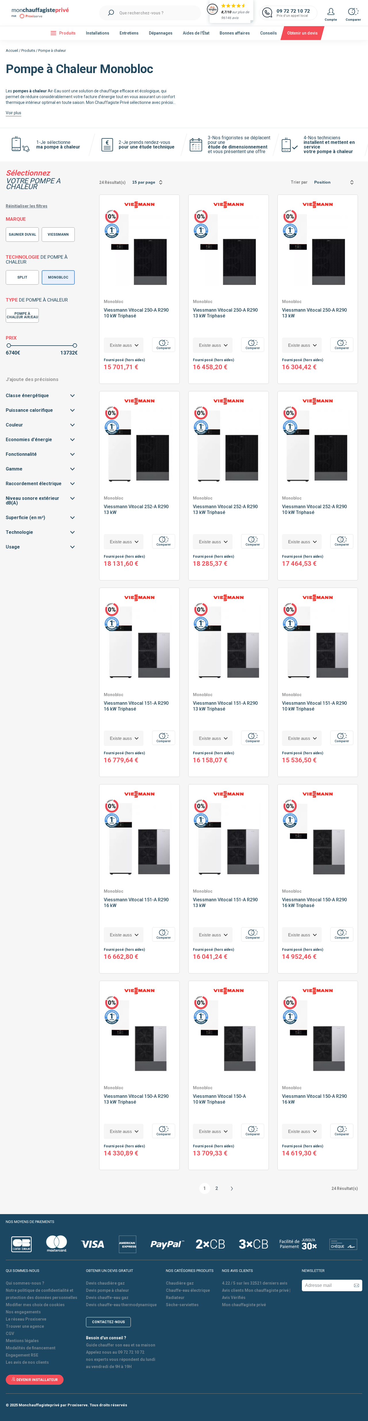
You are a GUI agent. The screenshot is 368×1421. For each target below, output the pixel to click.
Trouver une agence (25, 1326)
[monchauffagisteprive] (43, 13)
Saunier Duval (22, 235)
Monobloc (58, 277)
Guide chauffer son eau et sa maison (120, 1345)
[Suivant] (231, 1188)
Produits (28, 50)
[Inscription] (356, 1285)
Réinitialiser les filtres (26, 206)
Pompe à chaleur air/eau (22, 315)
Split (22, 277)
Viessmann (58, 235)
